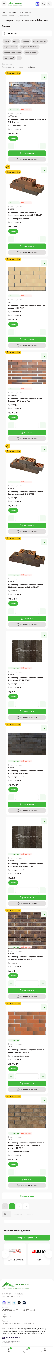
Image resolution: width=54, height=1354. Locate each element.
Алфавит (31, 67)
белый (6, 41)
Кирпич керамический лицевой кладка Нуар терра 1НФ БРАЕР (25, 772)
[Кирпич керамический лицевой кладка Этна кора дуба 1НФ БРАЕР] (27, 930)
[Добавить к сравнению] (44, 77)
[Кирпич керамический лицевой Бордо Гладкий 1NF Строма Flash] (27, 372)
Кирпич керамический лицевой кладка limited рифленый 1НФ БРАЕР (25, 492)
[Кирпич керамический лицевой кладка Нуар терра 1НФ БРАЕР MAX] (27, 837)
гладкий (26, 41)
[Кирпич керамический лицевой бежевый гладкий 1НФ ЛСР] (27, 279)
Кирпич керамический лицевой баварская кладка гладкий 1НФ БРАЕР (25, 213)
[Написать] (37, 3)
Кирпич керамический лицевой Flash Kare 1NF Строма (27, 120)
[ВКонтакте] (9, 1303)
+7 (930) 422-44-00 (27, 1310)
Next (49, 1254)
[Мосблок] (15, 4)
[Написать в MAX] (4, 1303)
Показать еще (27, 1196)
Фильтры (12, 33)
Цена (21, 67)
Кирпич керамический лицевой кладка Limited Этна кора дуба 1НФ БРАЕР (25, 586)
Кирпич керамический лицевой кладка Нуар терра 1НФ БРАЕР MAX (25, 865)
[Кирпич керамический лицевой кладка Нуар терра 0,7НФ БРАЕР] (27, 651)
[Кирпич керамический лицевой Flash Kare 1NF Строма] (27, 92)
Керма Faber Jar (39, 41)
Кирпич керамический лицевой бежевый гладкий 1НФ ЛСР (26, 306)
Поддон (13, 138)
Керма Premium (10, 47)
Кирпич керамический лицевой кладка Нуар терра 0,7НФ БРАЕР (25, 679)
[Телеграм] (14, 1303)
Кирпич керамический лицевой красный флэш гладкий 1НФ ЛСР (26, 1051)
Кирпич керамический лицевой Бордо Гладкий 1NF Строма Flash (25, 399)
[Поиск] (49, 3)
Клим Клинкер (31, 52)
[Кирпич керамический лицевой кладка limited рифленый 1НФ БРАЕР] (27, 465)
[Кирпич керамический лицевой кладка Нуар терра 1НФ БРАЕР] (27, 744)
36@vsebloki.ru (8, 1317)
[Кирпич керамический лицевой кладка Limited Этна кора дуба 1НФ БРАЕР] (27, 558)
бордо (16, 41)
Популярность (8, 67)
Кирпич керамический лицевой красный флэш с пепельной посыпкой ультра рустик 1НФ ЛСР (26, 1145)
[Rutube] (24, 1303)
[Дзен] (19, 1303)
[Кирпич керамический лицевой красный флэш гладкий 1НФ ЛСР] (27, 1023)
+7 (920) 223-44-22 (10, 1310)
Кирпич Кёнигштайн (12, 52)
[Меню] (4, 3)
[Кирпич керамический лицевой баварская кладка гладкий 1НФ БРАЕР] (27, 185)
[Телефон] (43, 3)
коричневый (9, 58)
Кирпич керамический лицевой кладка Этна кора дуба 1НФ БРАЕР (25, 958)
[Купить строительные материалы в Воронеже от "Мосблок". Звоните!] (16, 1286)
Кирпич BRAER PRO (29, 47)
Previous (5, 1254)
